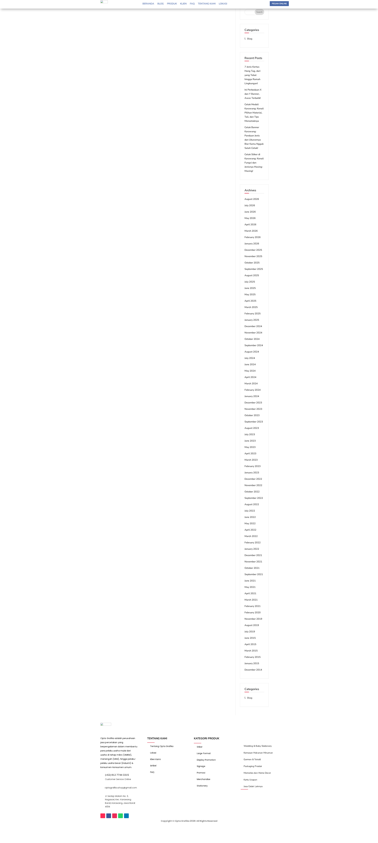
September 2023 (254, 421)
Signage (201, 766)
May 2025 (250, 294)
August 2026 (252, 199)
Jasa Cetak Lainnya (253, 786)
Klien (183, 4)
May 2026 (250, 218)
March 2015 (251, 650)
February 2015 (253, 657)
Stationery (202, 785)
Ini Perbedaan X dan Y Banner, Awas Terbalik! (253, 94)
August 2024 (252, 351)
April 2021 (250, 593)
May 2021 (250, 587)
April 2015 (250, 644)
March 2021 (251, 599)
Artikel (153, 765)
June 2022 (250, 517)
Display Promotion (206, 759)
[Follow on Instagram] (114, 815)
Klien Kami (155, 759)
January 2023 (252, 472)
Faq (192, 4)
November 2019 (253, 619)
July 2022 (250, 510)
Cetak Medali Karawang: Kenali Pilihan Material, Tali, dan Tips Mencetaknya (254, 113)
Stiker (200, 746)
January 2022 (252, 549)
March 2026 (251, 231)
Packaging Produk (253, 766)
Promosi (201, 772)
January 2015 (252, 663)
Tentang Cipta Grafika (161, 746)
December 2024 (253, 326)
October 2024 (252, 339)
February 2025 (253, 313)
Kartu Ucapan (250, 779)
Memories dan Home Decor (257, 772)
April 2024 (250, 377)
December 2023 (253, 402)
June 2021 (250, 580)
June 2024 (250, 364)
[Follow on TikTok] (102, 815)
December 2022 (253, 479)
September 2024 (254, 345)
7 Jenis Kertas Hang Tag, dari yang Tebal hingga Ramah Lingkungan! (252, 75)
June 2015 (250, 638)
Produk (172, 4)
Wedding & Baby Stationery (258, 745)
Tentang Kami (207, 4)
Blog (160, 4)
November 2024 (253, 332)
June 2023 (250, 440)
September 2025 (254, 269)
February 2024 (253, 390)
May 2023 (250, 447)
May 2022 (250, 523)
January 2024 (252, 396)
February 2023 (253, 466)
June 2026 (250, 211)
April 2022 (250, 529)
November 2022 (253, 485)
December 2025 (253, 250)
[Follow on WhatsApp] (120, 815)
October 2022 (252, 491)
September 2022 (254, 498)
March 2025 (251, 307)
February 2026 (253, 237)
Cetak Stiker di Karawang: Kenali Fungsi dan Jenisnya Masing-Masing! (254, 163)
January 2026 (252, 243)
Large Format (204, 753)
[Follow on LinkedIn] (126, 815)
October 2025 (252, 262)
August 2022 (252, 504)
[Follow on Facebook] (108, 815)
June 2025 (250, 288)
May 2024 (250, 370)
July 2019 (250, 631)
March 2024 (251, 383)
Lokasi (223, 4)
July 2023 (250, 434)
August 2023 (252, 428)
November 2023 (253, 409)
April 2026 (250, 224)
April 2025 (250, 300)
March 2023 (251, 460)
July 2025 (250, 281)
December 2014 (253, 669)
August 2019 (252, 625)
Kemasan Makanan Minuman (258, 752)
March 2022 (251, 536)
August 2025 (252, 275)
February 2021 (253, 606)
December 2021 (253, 555)
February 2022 (253, 542)
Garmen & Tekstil (252, 759)
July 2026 (250, 205)
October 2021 (252, 568)
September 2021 (254, 574)
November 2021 (253, 561)
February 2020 (253, 612)
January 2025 (252, 320)
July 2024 (250, 358)
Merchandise (203, 779)
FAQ (152, 772)
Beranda (148, 4)
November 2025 (253, 256)
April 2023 (250, 453)
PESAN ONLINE (279, 3)
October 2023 (252, 415)
